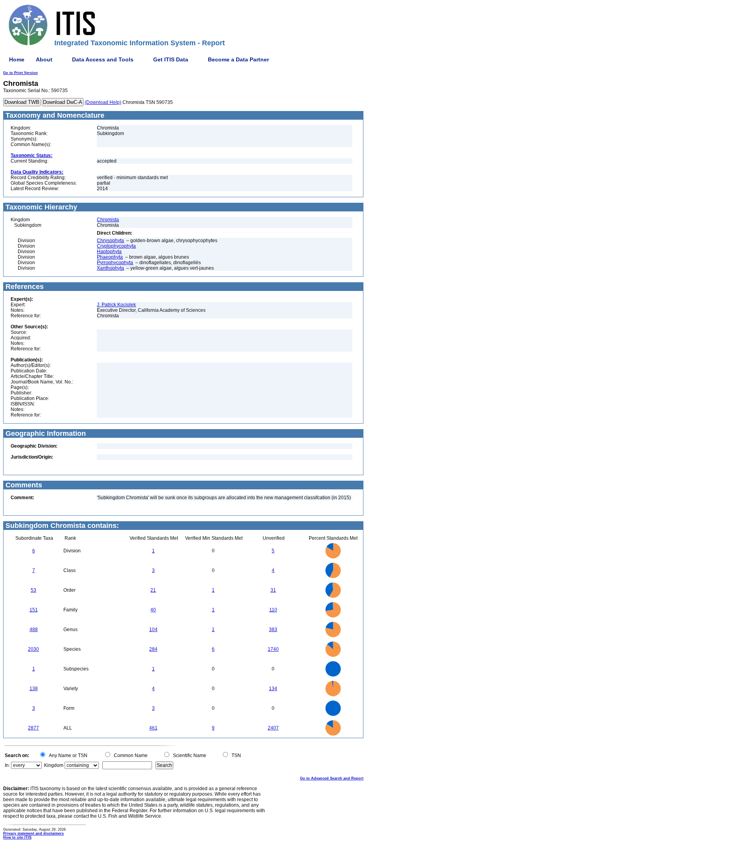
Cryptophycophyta (116, 246)
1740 (273, 649)
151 (34, 610)
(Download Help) (103, 102)
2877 (33, 728)
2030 (33, 649)
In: (7, 765)
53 (33, 590)
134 (273, 688)
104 (153, 629)
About (44, 59)
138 (34, 688)
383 (273, 629)
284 (153, 649)
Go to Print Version (20, 73)
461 (153, 728)
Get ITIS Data (170, 59)
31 (273, 590)
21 (153, 590)
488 (34, 629)
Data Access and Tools (102, 59)
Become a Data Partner (238, 59)
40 (153, 610)
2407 (273, 728)
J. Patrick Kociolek (116, 304)
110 (273, 610)
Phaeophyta (110, 257)
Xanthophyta (110, 268)
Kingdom (53, 765)
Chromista (108, 219)
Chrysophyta (110, 240)
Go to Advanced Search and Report (331, 778)
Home (16, 59)
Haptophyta (109, 251)
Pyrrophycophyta (115, 262)
